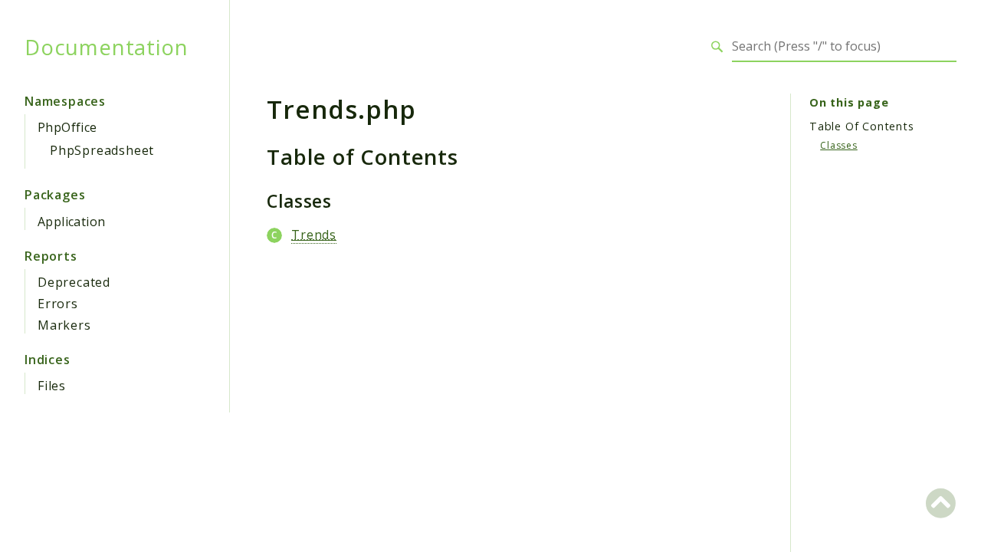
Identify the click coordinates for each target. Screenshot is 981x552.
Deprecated (74, 282)
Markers (64, 325)
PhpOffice (67, 127)
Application (71, 221)
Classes (839, 145)
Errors (58, 303)
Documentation (106, 46)
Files (52, 385)
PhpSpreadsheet (102, 150)
